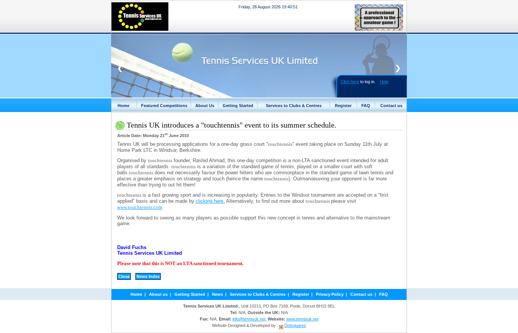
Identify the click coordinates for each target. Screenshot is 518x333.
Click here (350, 81)
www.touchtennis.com (139, 207)
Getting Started (238, 105)
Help (384, 81)
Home (123, 105)
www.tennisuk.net (302, 319)
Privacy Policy (330, 294)
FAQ (365, 105)
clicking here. (210, 201)
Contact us (391, 105)
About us (158, 294)
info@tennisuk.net (248, 319)
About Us (204, 105)
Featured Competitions (164, 105)
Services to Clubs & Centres (294, 105)
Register (343, 105)
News (217, 294)
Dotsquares (295, 325)
